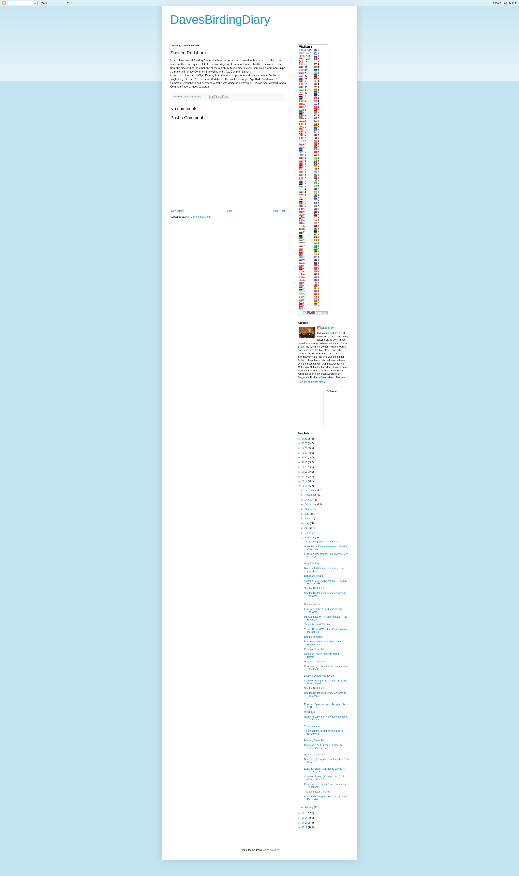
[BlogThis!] (215, 97)
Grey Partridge (312, 563)
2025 (305, 443)
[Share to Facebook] (223, 97)
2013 (305, 822)
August (309, 509)
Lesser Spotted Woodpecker (319, 675)
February (310, 537)
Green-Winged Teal (315, 661)
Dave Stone (328, 327)
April (307, 528)
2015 (305, 813)
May (307, 523)
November (311, 494)
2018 (305, 476)
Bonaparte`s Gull (313, 575)
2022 (305, 457)
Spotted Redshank (314, 588)
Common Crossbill (314, 649)
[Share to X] (219, 97)
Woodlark (309, 711)
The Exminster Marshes (317, 791)
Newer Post (177, 211)
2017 (305, 481)
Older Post (279, 211)
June (308, 518)
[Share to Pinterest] (227, 97)
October (309, 499)
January (309, 807)
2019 (305, 471)
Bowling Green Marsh (316, 740)
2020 (305, 467)
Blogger (274, 850)
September (311, 504)
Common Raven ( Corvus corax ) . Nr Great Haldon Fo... (324, 778)
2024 (305, 448)
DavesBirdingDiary (220, 19)
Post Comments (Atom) (198, 216)
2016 (305, 486)
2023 (305, 452)
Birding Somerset (313, 636)
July (307, 513)
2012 (305, 827)
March (308, 532)
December (311, 490)
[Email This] (211, 97)
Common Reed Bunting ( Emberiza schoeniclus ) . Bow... (323, 746)
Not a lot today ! (312, 604)
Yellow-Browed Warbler (317, 624)
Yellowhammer (312, 726)
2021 (305, 462)
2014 (305, 817)
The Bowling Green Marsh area (321, 541)
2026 (305, 438)
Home (228, 211)
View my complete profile (312, 382)
